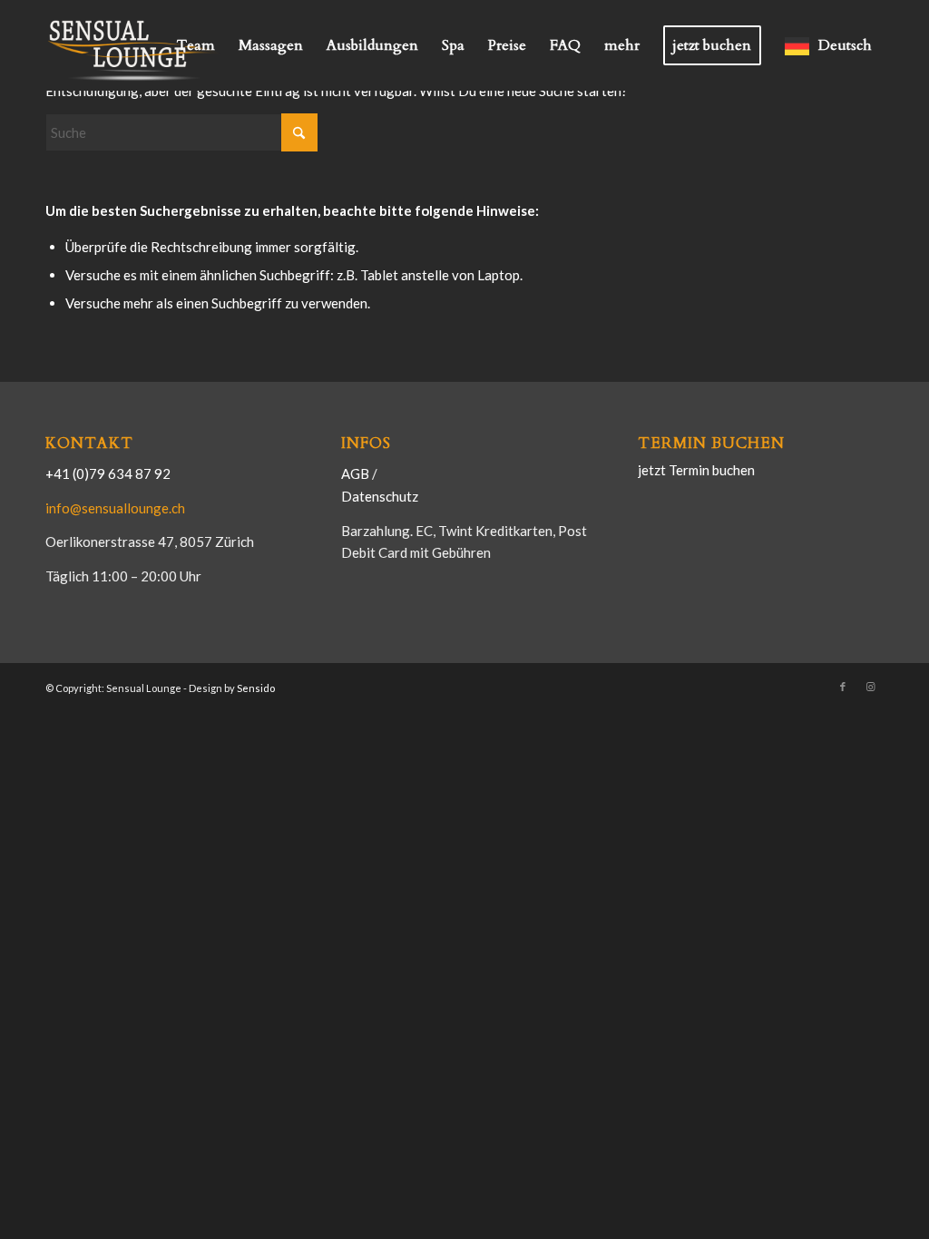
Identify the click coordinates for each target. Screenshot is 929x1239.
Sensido (256, 688)
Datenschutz (379, 496)
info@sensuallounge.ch (115, 508)
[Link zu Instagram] (870, 686)
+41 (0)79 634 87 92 (108, 473)
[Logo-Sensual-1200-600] (136, 45)
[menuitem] (196, 45)
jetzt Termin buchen (696, 470)
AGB (356, 473)
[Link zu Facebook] (842, 686)
